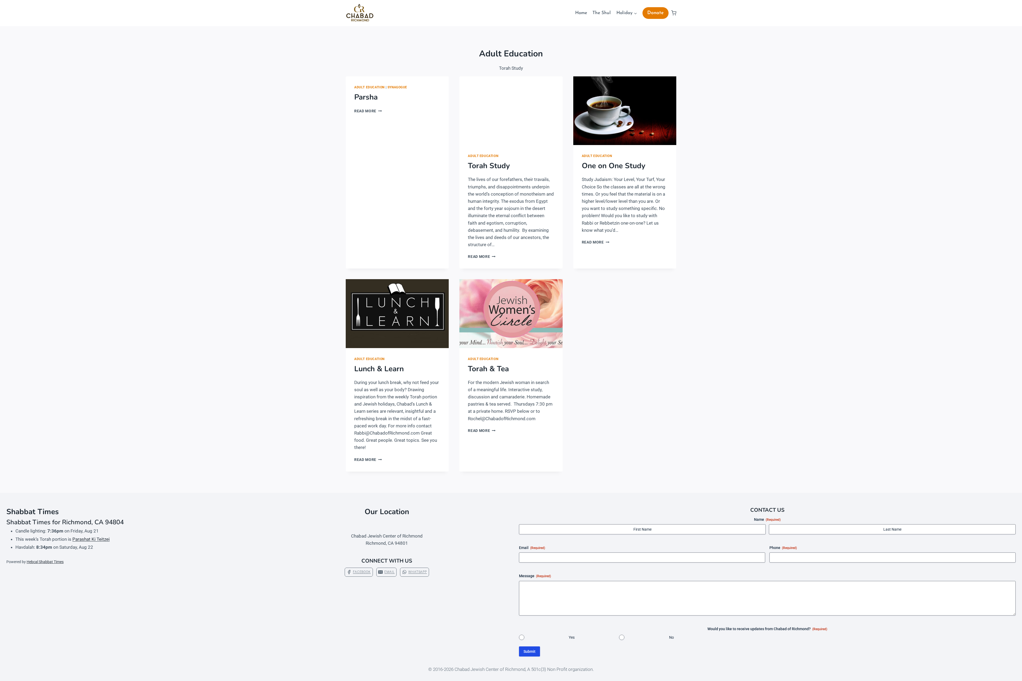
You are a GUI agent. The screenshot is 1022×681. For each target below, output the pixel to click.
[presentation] (510, 110)
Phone (783, 548)
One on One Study (613, 166)
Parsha (366, 97)
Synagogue (397, 87)
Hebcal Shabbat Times (45, 562)
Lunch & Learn (379, 369)
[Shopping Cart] (673, 12)
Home (581, 13)
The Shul (601, 13)
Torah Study (489, 166)
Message (535, 576)
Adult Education (369, 87)
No (671, 637)
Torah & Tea (488, 369)
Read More (368, 111)
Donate (655, 13)
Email (532, 548)
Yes (572, 637)
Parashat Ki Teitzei (91, 539)
